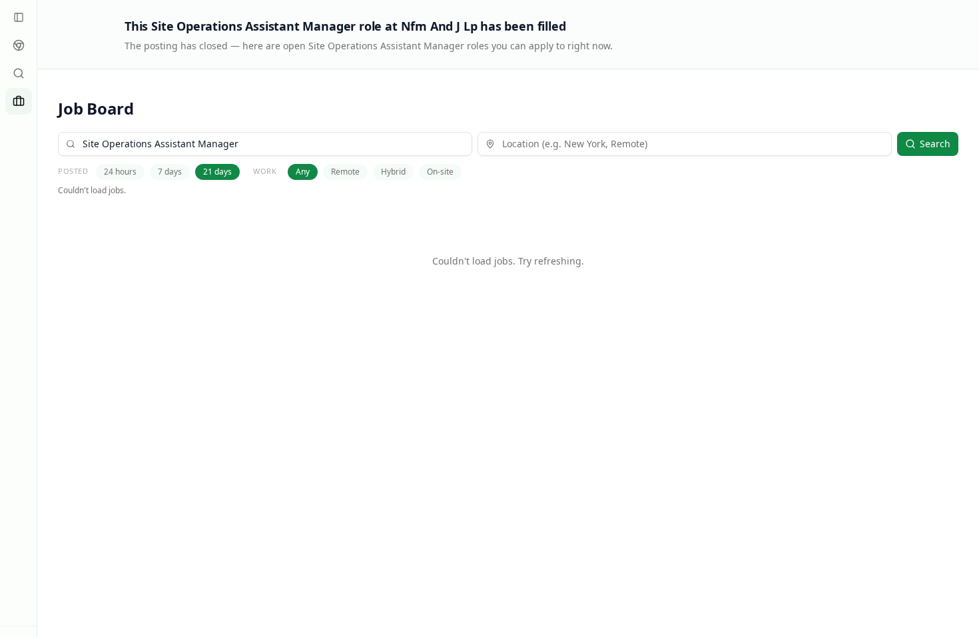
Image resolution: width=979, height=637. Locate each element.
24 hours (120, 171)
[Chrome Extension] (18, 45)
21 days (217, 171)
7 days (170, 171)
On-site (440, 171)
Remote (345, 171)
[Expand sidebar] (18, 17)
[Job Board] (18, 101)
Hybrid (393, 171)
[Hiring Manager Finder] (18, 73)
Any (303, 171)
